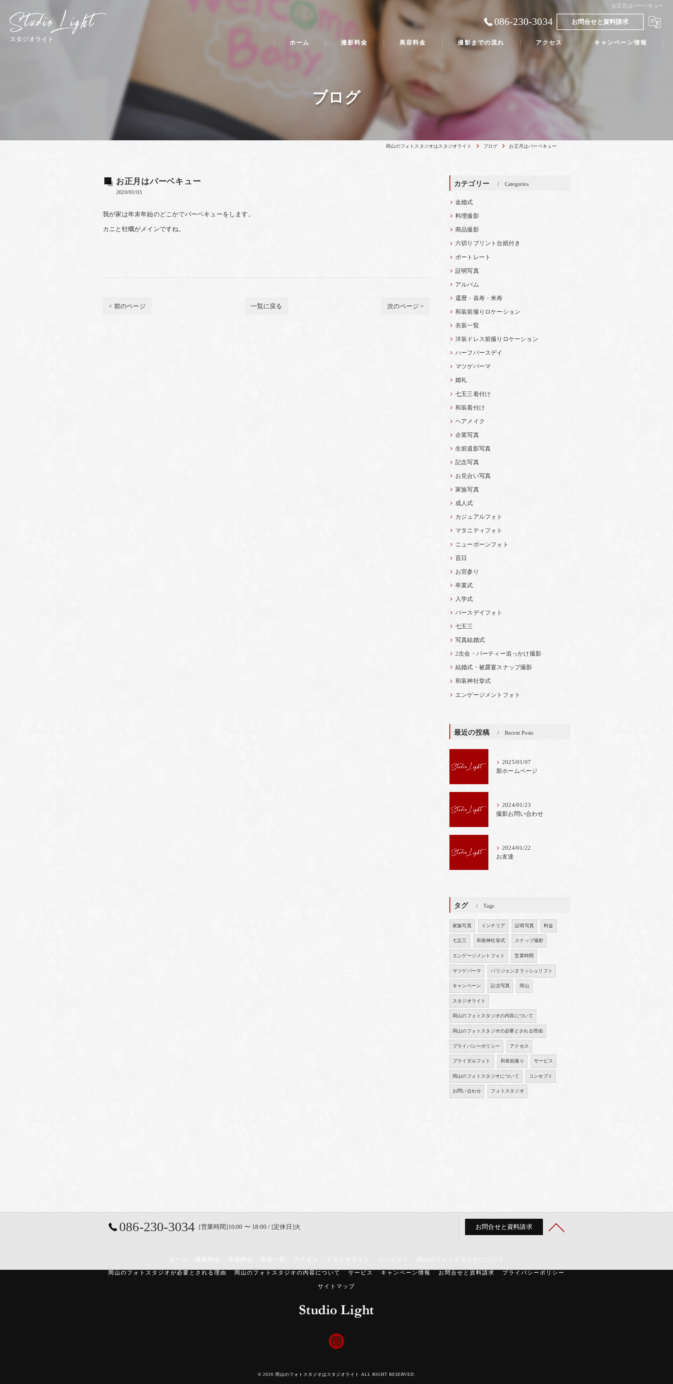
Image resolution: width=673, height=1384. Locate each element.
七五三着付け (473, 394)
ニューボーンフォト (482, 544)
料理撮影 (467, 216)
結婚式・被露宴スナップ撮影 (493, 667)
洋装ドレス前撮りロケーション (496, 339)
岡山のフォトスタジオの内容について (493, 1015)
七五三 (464, 626)
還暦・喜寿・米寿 (479, 298)
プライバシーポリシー (476, 1046)
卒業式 (464, 585)
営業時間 (524, 955)
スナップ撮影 (529, 940)
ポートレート (473, 257)
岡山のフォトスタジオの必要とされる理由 (498, 1031)
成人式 (464, 503)
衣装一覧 (467, 325)
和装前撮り (512, 1061)
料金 (548, 925)
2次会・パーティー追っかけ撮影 (498, 653)
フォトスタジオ (507, 1091)
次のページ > (405, 306)
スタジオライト (469, 1001)
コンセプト (541, 1076)
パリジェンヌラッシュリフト (522, 971)
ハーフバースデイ (479, 353)
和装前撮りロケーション (487, 312)
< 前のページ (127, 306)
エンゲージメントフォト (487, 695)
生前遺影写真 (473, 448)
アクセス (519, 1046)
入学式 (464, 599)
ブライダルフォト (472, 1061)
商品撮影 (467, 229)
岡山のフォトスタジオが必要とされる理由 (167, 1273)
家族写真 (467, 489)
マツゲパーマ (473, 366)
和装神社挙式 (473, 681)
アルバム (467, 284)
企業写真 (467, 435)
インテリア (493, 925)
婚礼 (461, 380)
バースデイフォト (479, 613)
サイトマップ (336, 1286)
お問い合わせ (467, 1091)
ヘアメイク (470, 421)
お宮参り (467, 572)
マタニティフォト (479, 530)
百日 (461, 558)
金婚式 (464, 202)
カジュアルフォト (479, 517)
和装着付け (470, 408)
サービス (543, 1061)
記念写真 (467, 462)
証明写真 (467, 271)
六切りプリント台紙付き (487, 243)
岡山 (524, 985)
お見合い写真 (473, 476)
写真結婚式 (470, 640)
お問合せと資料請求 (600, 21)
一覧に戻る (266, 306)
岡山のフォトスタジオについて (486, 1076)
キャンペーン (467, 985)
